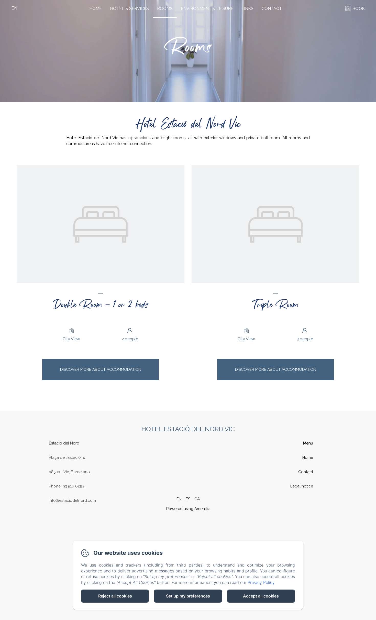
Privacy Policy (261, 582)
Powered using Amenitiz (188, 508)
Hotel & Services (129, 8)
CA (197, 499)
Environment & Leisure (207, 8)
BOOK (358, 8)
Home (95, 8)
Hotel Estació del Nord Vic (188, 429)
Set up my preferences (188, 596)
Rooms (165, 8)
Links (247, 8)
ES (188, 499)
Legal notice (301, 486)
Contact (272, 8)
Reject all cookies (115, 596)
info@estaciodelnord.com (72, 500)
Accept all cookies (261, 596)
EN (179, 499)
